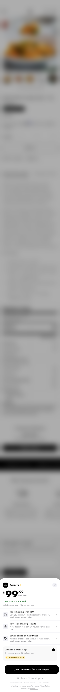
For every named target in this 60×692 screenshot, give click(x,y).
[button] (30, 614)
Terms (33, 686)
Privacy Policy (44, 686)
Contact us (34, 688)
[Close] (54, 585)
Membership (32, 669)
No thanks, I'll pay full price (30, 678)
